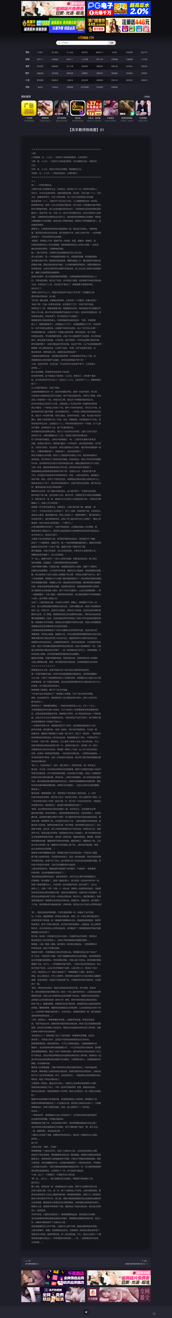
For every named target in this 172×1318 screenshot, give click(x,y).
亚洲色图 (55, 73)
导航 (27, 87)
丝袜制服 (114, 59)
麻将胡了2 (99, 52)
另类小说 (114, 80)
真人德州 (55, 52)
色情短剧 (114, 87)
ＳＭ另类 (144, 59)
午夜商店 (55, 87)
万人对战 (70, 52)
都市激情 (40, 80)
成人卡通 (70, 66)
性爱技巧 (144, 80)
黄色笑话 (129, 80)
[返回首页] (154, 1313)
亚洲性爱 (40, 66)
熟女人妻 (99, 59)
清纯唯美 (114, 73)
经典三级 (114, 66)
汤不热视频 (85, 87)
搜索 (111, 43)
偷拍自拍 (55, 66)
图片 (27, 73)
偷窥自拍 (40, 73)
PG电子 (40, 52)
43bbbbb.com (86, 38)
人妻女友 (70, 80)
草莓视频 (70, 87)
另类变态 (144, 66)
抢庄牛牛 (144, 52)
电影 (27, 66)
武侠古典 (85, 80)
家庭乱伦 (55, 80)
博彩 (27, 52)
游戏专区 (85, 52)
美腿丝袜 (99, 73)
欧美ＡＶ (70, 59)
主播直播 (129, 59)
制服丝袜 (99, 66)
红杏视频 (99, 87)
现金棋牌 (129, 52)
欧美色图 (70, 73)
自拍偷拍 (55, 59)
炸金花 (114, 52)
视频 (27, 59)
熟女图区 (129, 73)
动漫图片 (85, 73)
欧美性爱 (85, 66)
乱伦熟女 (129, 66)
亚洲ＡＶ (40, 59)
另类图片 (144, 73)
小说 (27, 80)
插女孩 (40, 87)
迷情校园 (99, 80)
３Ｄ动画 (85, 59)
